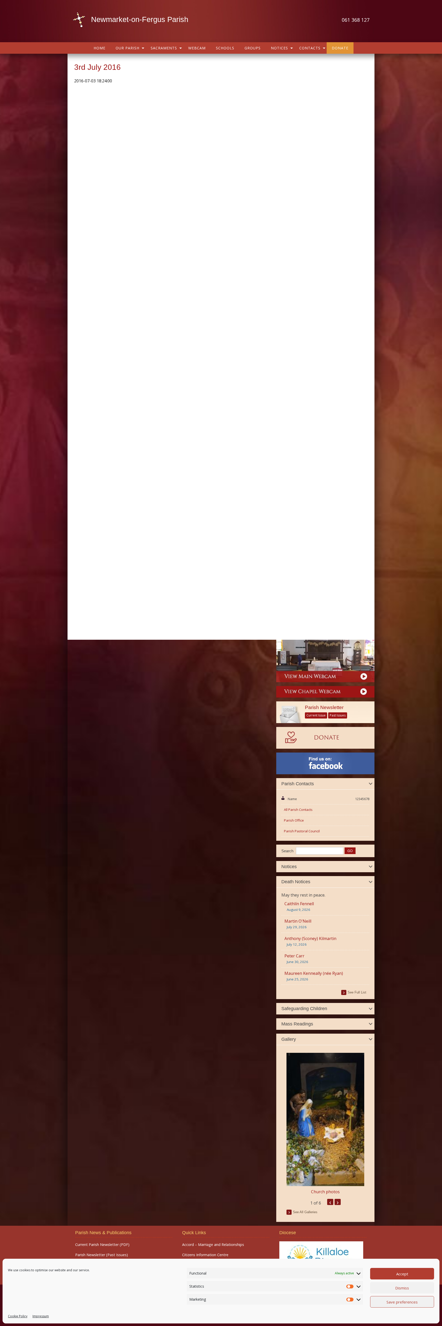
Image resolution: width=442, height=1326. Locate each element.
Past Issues (338, 715)
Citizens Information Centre (205, 1255)
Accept (402, 1273)
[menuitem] (99, 48)
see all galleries (305, 1212)
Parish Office (294, 820)
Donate (340, 48)
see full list (357, 992)
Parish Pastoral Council (302, 831)
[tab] (325, 784)
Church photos (325, 1192)
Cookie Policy (17, 1316)
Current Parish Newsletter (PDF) (102, 1244)
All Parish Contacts (298, 809)
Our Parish (127, 48)
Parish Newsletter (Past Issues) (101, 1255)
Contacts (310, 48)
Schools (225, 48)
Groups (253, 48)
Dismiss (402, 1287)
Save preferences (402, 1302)
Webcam (197, 48)
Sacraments (164, 48)
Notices (279, 48)
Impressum (40, 1316)
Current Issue (316, 715)
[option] (325, 1124)
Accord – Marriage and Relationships (213, 1244)
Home (99, 48)
